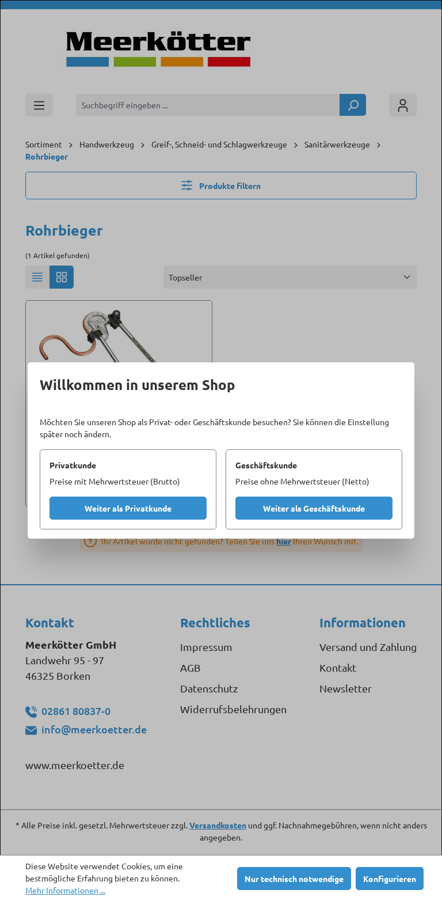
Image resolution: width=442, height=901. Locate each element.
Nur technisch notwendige (294, 878)
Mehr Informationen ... (65, 890)
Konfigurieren (389, 878)
